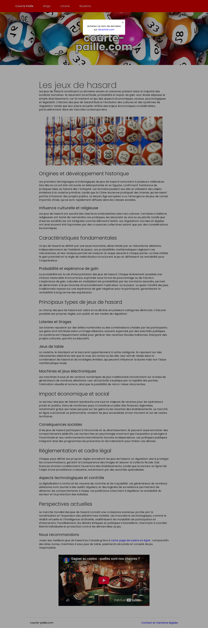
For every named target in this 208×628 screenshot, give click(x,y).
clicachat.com (106, 29)
